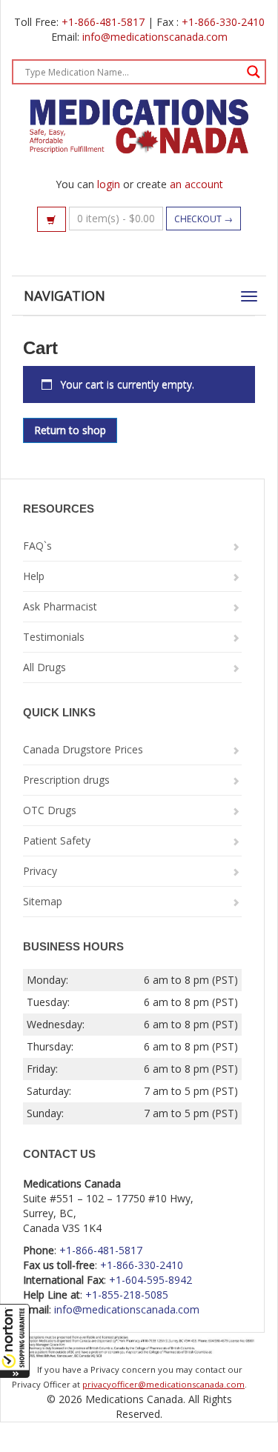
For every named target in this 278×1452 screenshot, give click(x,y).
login (108, 184)
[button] (15, 1341)
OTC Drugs (49, 810)
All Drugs (44, 667)
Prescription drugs (66, 780)
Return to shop (70, 430)
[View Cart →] (51, 219)
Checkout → (203, 219)
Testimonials (54, 637)
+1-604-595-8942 (150, 1280)
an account (196, 184)
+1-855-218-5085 (126, 1295)
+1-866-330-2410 (223, 22)
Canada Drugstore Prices (83, 749)
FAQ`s (37, 546)
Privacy (40, 871)
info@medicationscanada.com (155, 37)
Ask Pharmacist (60, 606)
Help (33, 576)
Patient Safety (56, 840)
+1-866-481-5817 (103, 22)
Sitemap (42, 901)
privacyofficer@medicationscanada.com (163, 1384)
